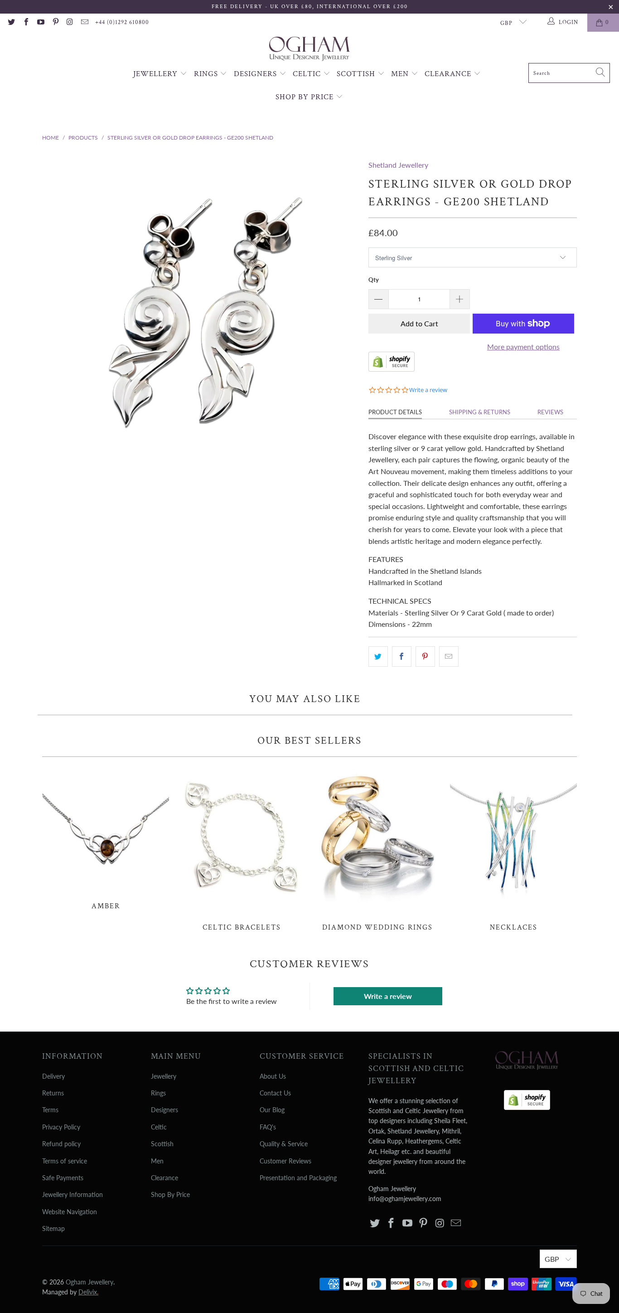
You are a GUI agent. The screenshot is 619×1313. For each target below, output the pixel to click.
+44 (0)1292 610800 (122, 22)
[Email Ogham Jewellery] (84, 22)
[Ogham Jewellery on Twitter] (11, 22)
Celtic (308, 74)
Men (401, 74)
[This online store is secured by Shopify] (391, 368)
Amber (105, 838)
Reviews (550, 412)
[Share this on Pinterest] (425, 656)
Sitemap (53, 1228)
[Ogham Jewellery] (309, 49)
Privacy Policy (61, 1127)
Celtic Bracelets (241, 849)
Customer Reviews (285, 1161)
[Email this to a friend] (449, 656)
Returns (53, 1093)
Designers (256, 74)
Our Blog (272, 1110)
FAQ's (268, 1127)
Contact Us (275, 1093)
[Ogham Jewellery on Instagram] (70, 22)
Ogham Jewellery (89, 1282)
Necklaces (513, 849)
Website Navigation (69, 1212)
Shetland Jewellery (398, 164)
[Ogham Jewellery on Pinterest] (55, 22)
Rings (207, 74)
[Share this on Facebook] (401, 656)
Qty (373, 279)
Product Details (395, 412)
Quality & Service (284, 1144)
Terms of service (64, 1161)
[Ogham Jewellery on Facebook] (25, 22)
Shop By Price (306, 97)
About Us (273, 1076)
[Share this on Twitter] (378, 656)
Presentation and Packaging (298, 1178)
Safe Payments (62, 1178)
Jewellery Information (72, 1194)
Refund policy (61, 1144)
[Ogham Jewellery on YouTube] (40, 22)
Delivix (88, 1292)
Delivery (53, 1076)
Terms (50, 1110)
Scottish (357, 74)
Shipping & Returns (479, 412)
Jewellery (156, 74)
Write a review (388, 996)
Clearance (449, 74)
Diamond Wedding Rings (377, 849)
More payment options (523, 346)
